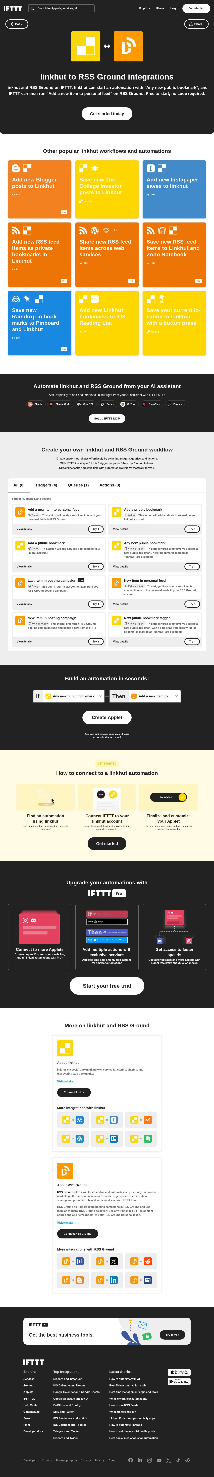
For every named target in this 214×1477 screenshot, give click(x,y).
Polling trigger (136, 548)
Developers (30, 1460)
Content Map (31, 1411)
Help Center (30, 1405)
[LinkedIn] (140, 1460)
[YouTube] (159, 1460)
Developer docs (33, 1431)
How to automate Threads (125, 1424)
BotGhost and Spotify (67, 1405)
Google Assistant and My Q (70, 1398)
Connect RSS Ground (77, 1233)
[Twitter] (169, 1460)
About (112, 1460)
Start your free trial (107, 986)
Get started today (107, 113)
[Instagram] (150, 1460)
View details (24, 528)
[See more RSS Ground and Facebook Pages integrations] (73, 1261)
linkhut (53, 76)
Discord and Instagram (67, 1379)
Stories (27, 1385)
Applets (28, 1392)
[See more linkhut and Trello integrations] (107, 1139)
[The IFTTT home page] (13, 8)
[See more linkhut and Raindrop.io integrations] (73, 1120)
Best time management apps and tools (133, 1392)
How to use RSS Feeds (123, 1405)
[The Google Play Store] (179, 1382)
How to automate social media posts (132, 1431)
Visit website (65, 1081)
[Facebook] (131, 1460)
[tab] (19, 485)
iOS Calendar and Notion (69, 1385)
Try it (96, 529)
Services (28, 1379)
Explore (144, 8)
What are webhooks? (122, 1411)
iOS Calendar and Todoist (69, 1424)
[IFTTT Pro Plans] (81, 580)
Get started (196, 8)
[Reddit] (188, 1460)
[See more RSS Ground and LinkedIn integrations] (107, 1280)
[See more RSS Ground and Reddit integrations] (141, 1261)
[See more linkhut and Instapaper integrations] (107, 1120)
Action (35, 515)
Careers (47, 1460)
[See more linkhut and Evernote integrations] (141, 1139)
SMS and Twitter (63, 1411)
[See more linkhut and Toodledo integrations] (141, 1120)
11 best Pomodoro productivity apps (132, 1418)
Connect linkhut (74, 1092)
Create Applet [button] (107, 717)
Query (35, 586)
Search (27, 1418)
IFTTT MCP (30, 1398)
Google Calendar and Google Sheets (76, 1392)
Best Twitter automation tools (127, 1385)
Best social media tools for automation (133, 1438)
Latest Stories (120, 1372)
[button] (107, 843)
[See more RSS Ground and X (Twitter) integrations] (107, 1261)
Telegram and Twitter (66, 1431)
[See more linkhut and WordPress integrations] (73, 1139)
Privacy (99, 1460)
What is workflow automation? (128, 1398)
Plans (160, 8)
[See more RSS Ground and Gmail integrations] (141, 1280)
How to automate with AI (124, 1379)
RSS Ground (102, 76)
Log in (174, 8)
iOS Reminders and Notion (70, 1418)
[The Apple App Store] (179, 1373)
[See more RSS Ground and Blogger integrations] (73, 1280)
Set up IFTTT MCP (107, 418)
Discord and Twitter (65, 1438)
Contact (86, 1460)
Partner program (66, 1460)
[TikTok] (178, 1460)
